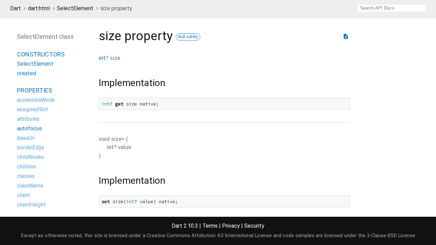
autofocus (29, 128)
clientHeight (31, 204)
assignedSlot (32, 109)
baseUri (26, 138)
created (26, 73)
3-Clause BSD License (391, 236)
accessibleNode (35, 100)
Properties (34, 90)
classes (26, 176)
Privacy (231, 226)
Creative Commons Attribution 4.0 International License (209, 236)
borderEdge (30, 147)
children (26, 166)
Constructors (41, 54)
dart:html (39, 8)
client (23, 195)
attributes (28, 119)
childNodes (30, 157)
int (102, 57)
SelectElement (75, 8)
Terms (210, 226)
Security (254, 226)
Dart (15, 8)
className (30, 185)
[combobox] (392, 8)
